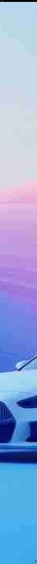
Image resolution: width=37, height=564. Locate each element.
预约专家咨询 (2, 288)
